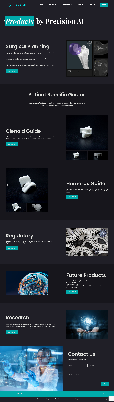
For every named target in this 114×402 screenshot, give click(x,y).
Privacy (8, 394)
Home (41, 5)
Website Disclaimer (22, 394)
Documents (66, 5)
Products (52, 5)
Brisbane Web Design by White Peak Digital (68, 399)
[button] (104, 5)
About (80, 5)
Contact (92, 5)
